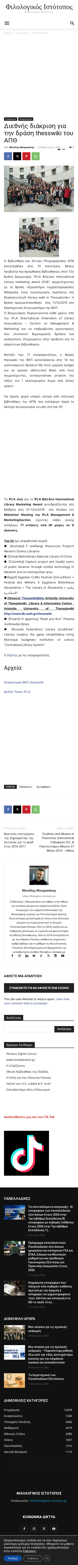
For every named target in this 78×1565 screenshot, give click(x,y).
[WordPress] (57, 956)
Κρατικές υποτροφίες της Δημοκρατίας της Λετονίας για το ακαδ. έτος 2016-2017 (19, 840)
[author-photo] (39, 885)
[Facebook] (8, 156)
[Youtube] (64, 956)
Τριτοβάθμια (43, 786)
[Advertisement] (39, 77)
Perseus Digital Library (21, 1054)
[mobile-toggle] (6, 23)
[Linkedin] (28, 956)
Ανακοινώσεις (40, 33)
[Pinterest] (26, 156)
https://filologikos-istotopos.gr (39, 896)
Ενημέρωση (22, 33)
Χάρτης (12, 655)
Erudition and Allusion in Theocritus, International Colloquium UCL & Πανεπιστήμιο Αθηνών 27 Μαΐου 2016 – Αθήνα (56, 842)
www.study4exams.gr (20, 1060)
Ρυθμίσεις (29, 1551)
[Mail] (35, 956)
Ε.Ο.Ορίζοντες (15, 1066)
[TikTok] (43, 956)
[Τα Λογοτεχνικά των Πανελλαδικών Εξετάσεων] (14, 1380)
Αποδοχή (13, 1558)
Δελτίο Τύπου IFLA (17, 692)
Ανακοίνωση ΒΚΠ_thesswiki (24, 682)
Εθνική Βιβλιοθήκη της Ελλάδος (27, 1072)
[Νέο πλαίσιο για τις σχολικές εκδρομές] (14, 1332)
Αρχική (8, 33)
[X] (17, 156)
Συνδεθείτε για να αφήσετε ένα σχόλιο (39, 988)
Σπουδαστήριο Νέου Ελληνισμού (28, 1089)
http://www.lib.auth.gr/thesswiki (28, 614)
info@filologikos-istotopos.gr (48, 1501)
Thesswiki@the (33, 598)
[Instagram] (21, 956)
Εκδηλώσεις (25, 786)
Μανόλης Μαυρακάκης (21, 147)
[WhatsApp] (36, 156)
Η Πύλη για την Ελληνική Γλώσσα (28, 1078)
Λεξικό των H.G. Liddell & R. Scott (28, 1084)
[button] (72, 23)
